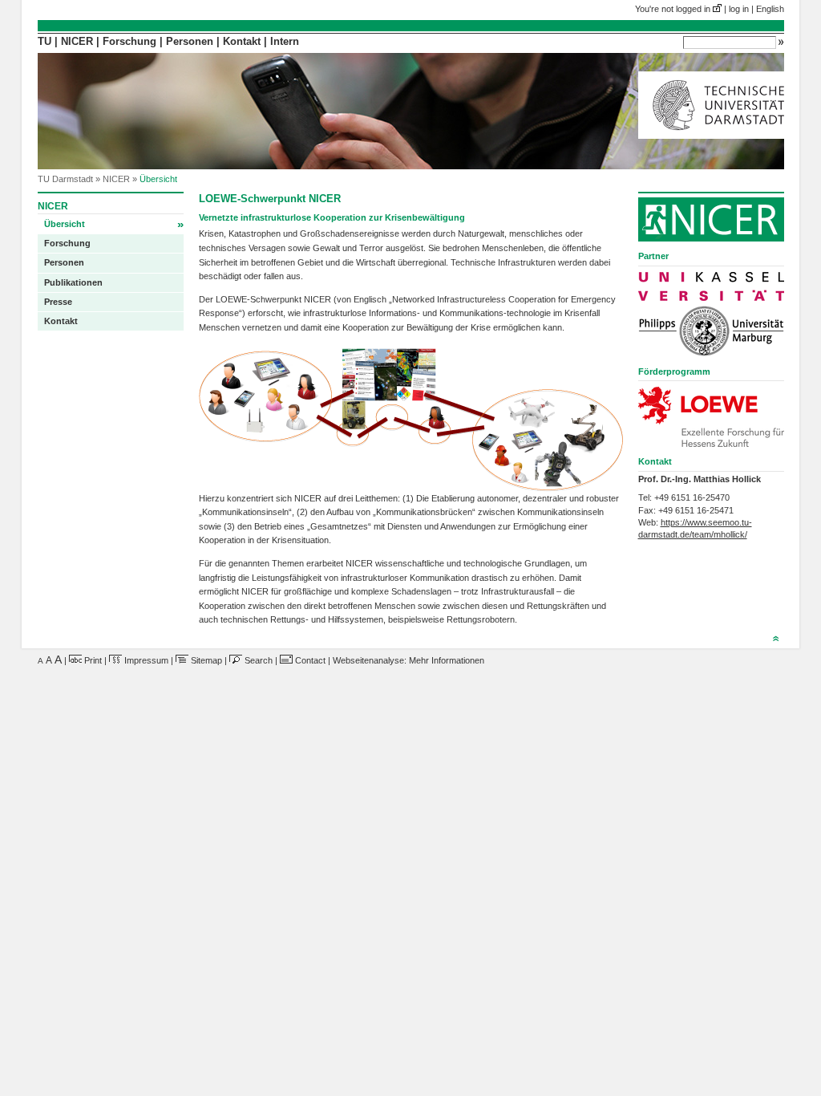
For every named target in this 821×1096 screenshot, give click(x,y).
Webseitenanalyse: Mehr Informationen (408, 660)
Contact (309, 660)
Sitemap (205, 660)
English (770, 9)
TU (44, 41)
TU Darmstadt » (70, 179)
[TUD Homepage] (711, 135)
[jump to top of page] (776, 641)
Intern (284, 41)
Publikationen (73, 282)
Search (257, 660)
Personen (189, 41)
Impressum (145, 660)
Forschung (129, 41)
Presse (58, 301)
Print (92, 660)
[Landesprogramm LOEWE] (711, 417)
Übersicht (114, 224)
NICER (77, 41)
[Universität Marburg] (711, 331)
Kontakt (242, 41)
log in (739, 9)
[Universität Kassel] (711, 286)
